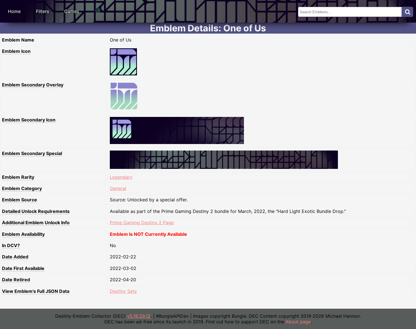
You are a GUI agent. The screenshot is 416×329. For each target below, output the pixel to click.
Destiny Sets (123, 291)
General (118, 188)
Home (14, 11)
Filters (42, 11)
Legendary (121, 177)
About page (298, 321)
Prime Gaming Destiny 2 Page (142, 222)
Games (71, 11)
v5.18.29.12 (139, 316)
